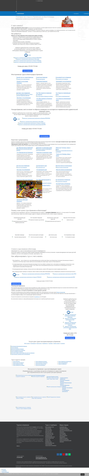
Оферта (18, 445)
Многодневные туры (49, 426)
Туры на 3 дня (48, 428)
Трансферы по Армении (64, 429)
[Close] (0, 468)
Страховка (62, 343)
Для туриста (76, 13)
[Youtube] (17, 4)
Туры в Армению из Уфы (18, 364)
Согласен (82, 474)
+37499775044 (40, 0)
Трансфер (50, 343)
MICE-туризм (27, 343)
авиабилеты (37, 296)
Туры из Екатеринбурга (40, 365)
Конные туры (48, 440)
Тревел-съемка (56, 343)
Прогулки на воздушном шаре (66, 430)
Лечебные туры (48, 441)
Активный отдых (63, 426)
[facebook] (17, 0)
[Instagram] (17, 2)
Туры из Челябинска (62, 364)
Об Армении (86, 13)
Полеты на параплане (64, 439)
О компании (4, 470)
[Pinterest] (17, 3)
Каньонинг (62, 431)
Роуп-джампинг (63, 434)
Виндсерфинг (62, 436)
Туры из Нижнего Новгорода (41, 362)
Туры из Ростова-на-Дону (41, 364)
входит (34, 426)
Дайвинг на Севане (63, 438)
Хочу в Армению (27, 71)
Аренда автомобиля (64, 428)
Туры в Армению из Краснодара (64, 361)
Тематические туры (49, 434)
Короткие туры (48, 431)
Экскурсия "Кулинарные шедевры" (38, 375)
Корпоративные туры (49, 443)
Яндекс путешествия (61, 292)
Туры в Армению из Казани (41, 361)
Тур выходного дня (49, 433)
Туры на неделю (48, 430)
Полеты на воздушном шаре (65, 440)
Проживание (33, 343)
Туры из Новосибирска (63, 362)
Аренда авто (39, 343)
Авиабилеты (45, 343)
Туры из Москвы (16, 361)
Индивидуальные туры (50, 436)
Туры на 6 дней (48, 429)
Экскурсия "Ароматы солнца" (52, 376)
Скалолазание (62, 433)
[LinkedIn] (17, 5)
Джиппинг (62, 441)
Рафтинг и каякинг (63, 435)
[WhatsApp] (17, 8)
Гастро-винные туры (49, 438)
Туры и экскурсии (20, 13)
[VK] (17, 7)
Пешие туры (47, 439)
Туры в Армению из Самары (18, 365)
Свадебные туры (48, 435)
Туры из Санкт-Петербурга (18, 362)
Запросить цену (16, 283)
